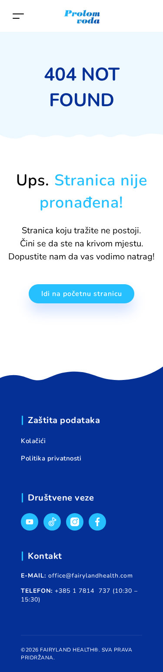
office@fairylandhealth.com (90, 575)
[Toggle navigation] (18, 15)
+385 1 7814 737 (82, 591)
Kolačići (33, 441)
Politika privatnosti (51, 458)
